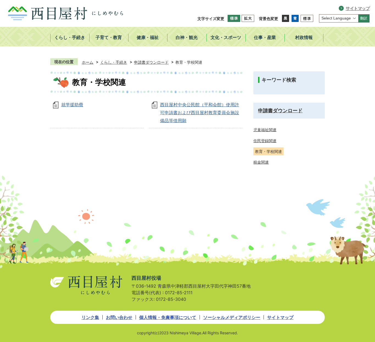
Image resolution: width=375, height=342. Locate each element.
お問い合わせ (119, 317)
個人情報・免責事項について (167, 317)
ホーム (87, 62)
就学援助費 (72, 104)
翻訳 (363, 18)
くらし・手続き (113, 62)
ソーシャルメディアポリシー (231, 317)
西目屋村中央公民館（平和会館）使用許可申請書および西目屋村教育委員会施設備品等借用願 (199, 112)
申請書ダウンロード (151, 62)
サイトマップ (358, 8)
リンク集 (90, 317)
